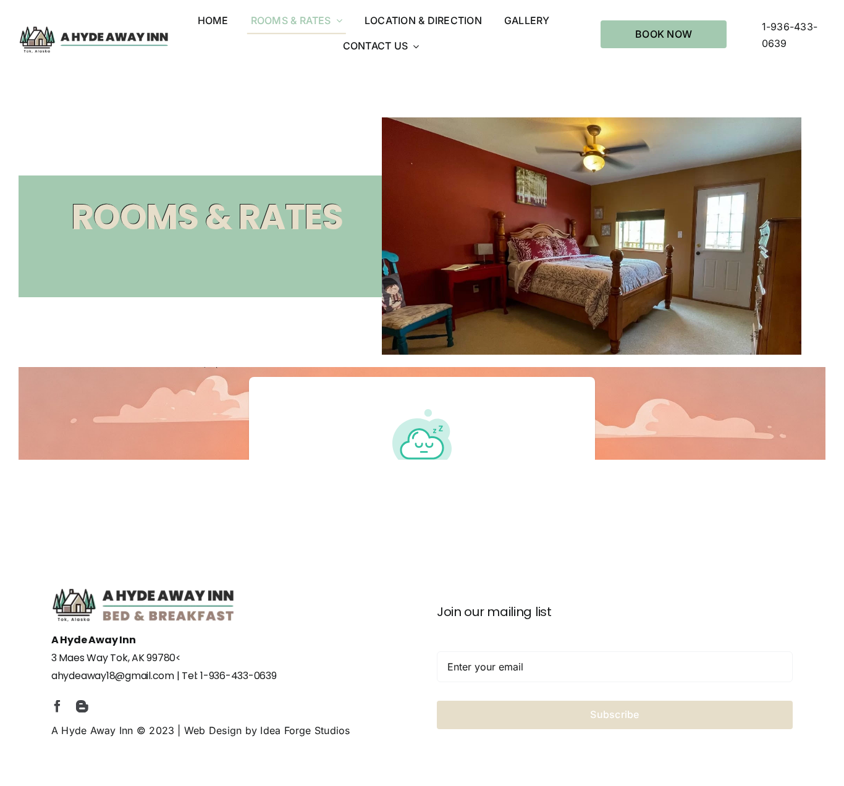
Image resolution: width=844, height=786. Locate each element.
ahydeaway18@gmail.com (112, 676)
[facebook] (57, 706)
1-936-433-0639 (238, 676)
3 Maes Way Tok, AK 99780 (113, 658)
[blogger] (82, 706)
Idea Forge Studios (305, 730)
